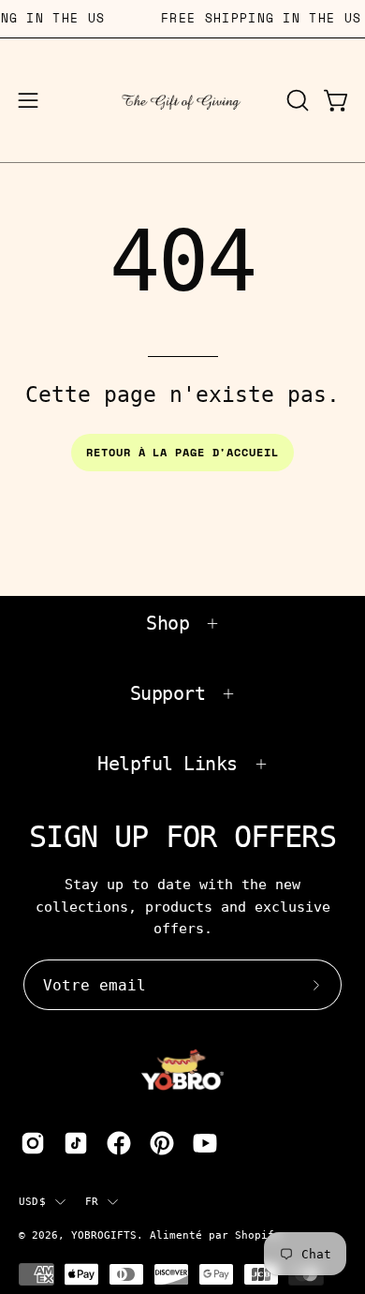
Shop (167, 623)
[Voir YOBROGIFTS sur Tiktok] (76, 1143)
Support (168, 693)
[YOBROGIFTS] (183, 100)
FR (91, 1201)
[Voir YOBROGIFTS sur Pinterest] (162, 1143)
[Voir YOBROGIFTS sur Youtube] (205, 1143)
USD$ (32, 1201)
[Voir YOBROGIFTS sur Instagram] (33, 1143)
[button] (296, 100)
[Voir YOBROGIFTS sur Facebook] (119, 1143)
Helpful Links (167, 763)
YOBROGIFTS (104, 1235)
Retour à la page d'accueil (182, 452)
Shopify (258, 1235)
